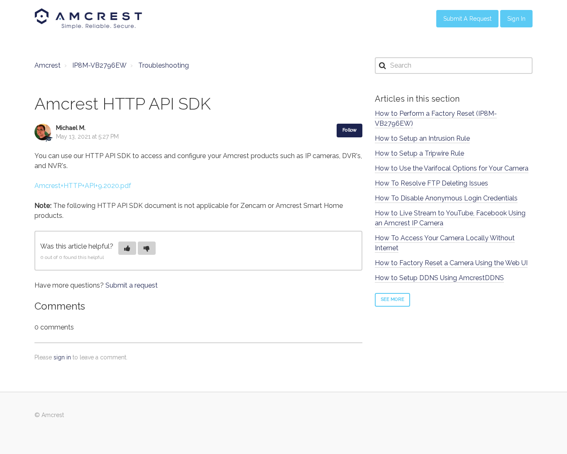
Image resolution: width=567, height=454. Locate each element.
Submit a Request (467, 18)
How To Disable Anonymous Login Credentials (446, 198)
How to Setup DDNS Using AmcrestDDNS (439, 278)
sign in (62, 357)
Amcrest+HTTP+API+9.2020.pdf (82, 186)
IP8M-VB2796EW (99, 65)
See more (392, 299)
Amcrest (47, 65)
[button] (127, 248)
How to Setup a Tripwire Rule (419, 153)
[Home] (88, 18)
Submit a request (131, 285)
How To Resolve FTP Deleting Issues (431, 183)
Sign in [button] (516, 18)
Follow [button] (349, 130)
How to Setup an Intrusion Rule (422, 138)
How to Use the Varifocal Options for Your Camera (451, 168)
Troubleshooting (163, 65)
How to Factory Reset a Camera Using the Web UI (451, 263)
